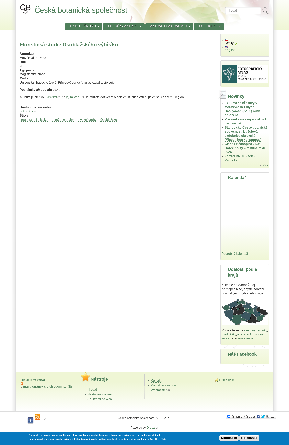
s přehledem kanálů (47, 386)
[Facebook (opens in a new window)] (30, 420)
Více (265, 165)
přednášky (229, 334)
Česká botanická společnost (81, 10)
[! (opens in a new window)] (44, 420)
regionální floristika (34, 119)
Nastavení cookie (99, 394)
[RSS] (37, 417)
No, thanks (249, 437)
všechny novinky (255, 330)
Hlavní (33, 380)
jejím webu (73, 97)
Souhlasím (229, 437)
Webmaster (159, 390)
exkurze (243, 334)
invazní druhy (87, 119)
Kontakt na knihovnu (165, 385)
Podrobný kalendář (235, 253)
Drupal (151, 427)
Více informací (157, 439)
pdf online (26, 111)
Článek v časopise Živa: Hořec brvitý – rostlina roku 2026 (245, 148)
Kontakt (156, 380)
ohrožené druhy (63, 119)
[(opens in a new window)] (251, 416)
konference (245, 338)
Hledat (92, 389)
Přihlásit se (227, 380)
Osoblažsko (108, 119)
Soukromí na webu (100, 399)
